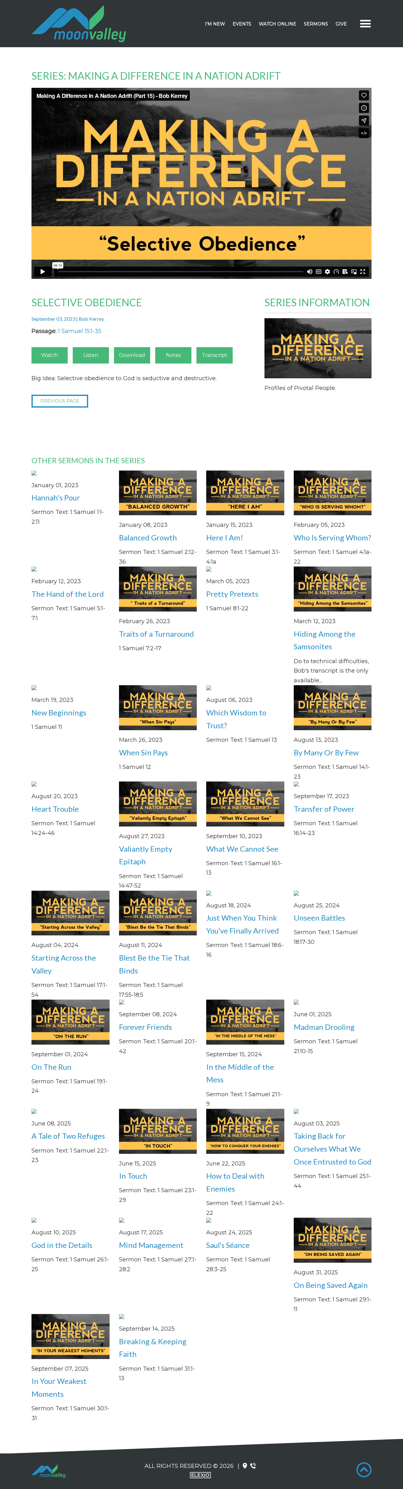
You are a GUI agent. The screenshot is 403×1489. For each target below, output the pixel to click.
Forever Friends (145, 1026)
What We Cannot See (242, 848)
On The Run (51, 1066)
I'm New (215, 24)
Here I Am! (224, 537)
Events (242, 24)
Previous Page (59, 401)
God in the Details (61, 1244)
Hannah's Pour (55, 497)
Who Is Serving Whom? (332, 537)
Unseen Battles (319, 917)
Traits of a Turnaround (156, 633)
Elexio (200, 1475)
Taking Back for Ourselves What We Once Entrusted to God (333, 1148)
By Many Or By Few (326, 752)
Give (341, 24)
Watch (49, 355)
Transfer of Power (324, 808)
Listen (90, 355)
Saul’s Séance (228, 1244)
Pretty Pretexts (232, 593)
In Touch (133, 1175)
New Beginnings (58, 712)
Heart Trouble (55, 808)
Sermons (316, 24)
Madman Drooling (324, 1026)
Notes (173, 355)
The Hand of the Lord (67, 593)
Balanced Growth (148, 537)
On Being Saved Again (331, 1284)
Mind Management (151, 1244)
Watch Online (277, 24)
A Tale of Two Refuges (68, 1135)
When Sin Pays (143, 752)
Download (132, 355)
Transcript (214, 355)
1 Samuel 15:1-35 (79, 331)
